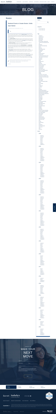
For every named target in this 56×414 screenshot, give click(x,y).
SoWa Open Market (41, 119)
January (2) (41, 285)
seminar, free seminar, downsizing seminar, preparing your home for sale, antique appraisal (43, 111)
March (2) (41, 231)
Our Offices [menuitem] (32, 400)
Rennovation (40, 109)
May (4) (41, 185)
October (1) (41, 316)
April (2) (41, 232)
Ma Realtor (40, 89)
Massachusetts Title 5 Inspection (43, 92)
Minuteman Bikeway (41, 94)
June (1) (41, 300)
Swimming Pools (41, 122)
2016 (40, 276)
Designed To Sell (41, 61)
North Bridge (40, 99)
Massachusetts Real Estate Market (43, 91)
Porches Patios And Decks (42, 101)
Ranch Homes (41, 104)
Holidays (40, 73)
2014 (40, 295)
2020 (40, 227)
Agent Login (22, 411)
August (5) (41, 188)
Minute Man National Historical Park (44, 93)
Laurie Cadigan (41, 83)
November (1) (42, 293)
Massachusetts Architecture (42, 90)
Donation (40, 62)
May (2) (41, 268)
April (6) (41, 151)
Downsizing (40, 63)
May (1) (41, 233)
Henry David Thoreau (42, 69)
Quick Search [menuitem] (6, 400)
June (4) (41, 258)
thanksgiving (40, 124)
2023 (40, 178)
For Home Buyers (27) (42, 28)
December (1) (42, 274)
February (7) (42, 214)
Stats (39, 120)
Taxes (39, 123)
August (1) (41, 248)
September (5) (42, 205)
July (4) (41, 142)
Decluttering (40, 59)
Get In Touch (54, 208)
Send (28, 376)
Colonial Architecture (41, 53)
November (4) (42, 159)
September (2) (42, 261)
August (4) (41, 143)
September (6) (42, 157)
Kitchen (40, 82)
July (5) (41, 171)
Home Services (41, 79)
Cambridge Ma (41, 50)
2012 (40, 319)
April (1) (41, 244)
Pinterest (40, 100)
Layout (40, 84)
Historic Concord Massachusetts (43, 70)
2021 (40, 210)
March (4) (41, 150)
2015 (40, 283)
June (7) (41, 141)
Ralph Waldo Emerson (42, 103)
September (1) (42, 144)
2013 (40, 307)
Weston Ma (40, 129)
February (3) (42, 286)
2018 (40, 253)
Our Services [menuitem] (25, 400)
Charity (40, 52)
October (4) (41, 158)
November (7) (42, 224)
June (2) (41, 246)
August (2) (41, 260)
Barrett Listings (41, 39)
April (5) (41, 200)
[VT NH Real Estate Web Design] (47, 411)
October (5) (41, 174)
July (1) (41, 234)
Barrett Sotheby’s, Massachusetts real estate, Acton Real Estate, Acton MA (44, 42)
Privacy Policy (15, 411)
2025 (40, 146)
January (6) (41, 164)
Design (40, 60)
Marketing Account (12, 28)
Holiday (40, 72)
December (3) (42, 176)
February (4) (42, 136)
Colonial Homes (41, 54)
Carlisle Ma (40, 51)
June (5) (41, 186)
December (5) (42, 160)
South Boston (41, 114)
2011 (40, 326)
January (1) (41, 229)
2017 (40, 266)
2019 (40, 240)
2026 (40, 133)
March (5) (41, 166)
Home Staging (41, 80)
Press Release (41, 102)
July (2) (41, 259)
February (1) (42, 230)
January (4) (41, 135)
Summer (40, 121)
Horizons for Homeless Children (43, 81)
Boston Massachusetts (42, 49)
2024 (40, 162)
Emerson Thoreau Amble (42, 64)
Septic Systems (41, 113)
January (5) (41, 180)
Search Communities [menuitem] (16, 400)
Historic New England (42, 71)
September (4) (42, 173)
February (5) (42, 149)
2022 (40, 194)
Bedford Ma (40, 44)
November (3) (42, 273)
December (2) (42, 281)
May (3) (41, 217)
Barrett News (40, 40)
